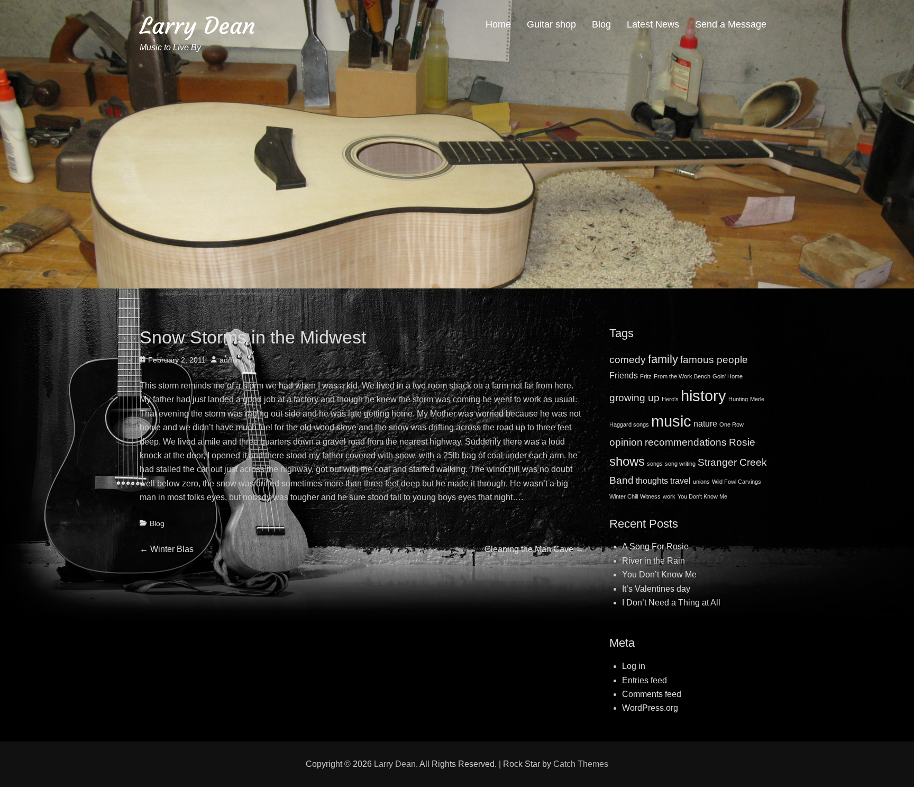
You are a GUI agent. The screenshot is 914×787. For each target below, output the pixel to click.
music (671, 421)
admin (230, 360)
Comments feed (651, 694)
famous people (714, 359)
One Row (731, 424)
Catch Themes (580, 763)
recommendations (686, 442)
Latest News (653, 24)
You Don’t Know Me (659, 574)
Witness (650, 496)
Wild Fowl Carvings (736, 481)
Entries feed (644, 680)
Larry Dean (197, 25)
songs (655, 463)
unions (701, 481)
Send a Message (730, 24)
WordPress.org (650, 707)
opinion (626, 442)
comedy (627, 359)
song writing (680, 463)
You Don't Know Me (702, 496)
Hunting (738, 399)
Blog (601, 24)
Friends (623, 375)
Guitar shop (551, 24)
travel (680, 480)
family (663, 359)
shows (627, 461)
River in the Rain (653, 560)
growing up (634, 397)
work (669, 496)
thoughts (652, 480)
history (703, 395)
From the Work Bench (682, 376)
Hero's (670, 399)
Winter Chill (623, 496)
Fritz (646, 376)
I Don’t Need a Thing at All (671, 602)
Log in (633, 666)
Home (498, 24)
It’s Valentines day (656, 588)
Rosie (742, 442)
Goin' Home (727, 376)
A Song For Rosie (655, 546)
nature (705, 423)
